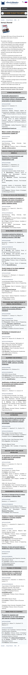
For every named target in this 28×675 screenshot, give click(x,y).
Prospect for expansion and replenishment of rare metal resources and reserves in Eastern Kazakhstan (13, 616)
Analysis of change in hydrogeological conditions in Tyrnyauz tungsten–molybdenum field (13, 517)
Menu (5, 8)
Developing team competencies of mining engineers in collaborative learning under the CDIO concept (12, 573)
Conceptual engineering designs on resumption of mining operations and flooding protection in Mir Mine (13, 235)
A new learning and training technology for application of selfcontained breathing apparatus (13, 457)
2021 (15, 20)
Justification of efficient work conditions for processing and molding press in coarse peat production (14, 384)
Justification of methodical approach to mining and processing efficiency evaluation (13, 309)
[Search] (23, 2)
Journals (3, 20)
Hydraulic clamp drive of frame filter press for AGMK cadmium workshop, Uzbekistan (13, 362)
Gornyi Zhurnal (9, 20)
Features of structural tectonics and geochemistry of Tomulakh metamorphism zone (12, 158)
